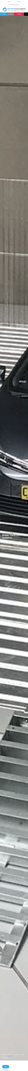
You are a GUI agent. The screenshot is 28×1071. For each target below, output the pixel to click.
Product (6, 1066)
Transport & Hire (16, 1054)
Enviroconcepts (4, 1057)
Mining (22, 1054)
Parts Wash (3, 1054)
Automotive (9, 1054)
